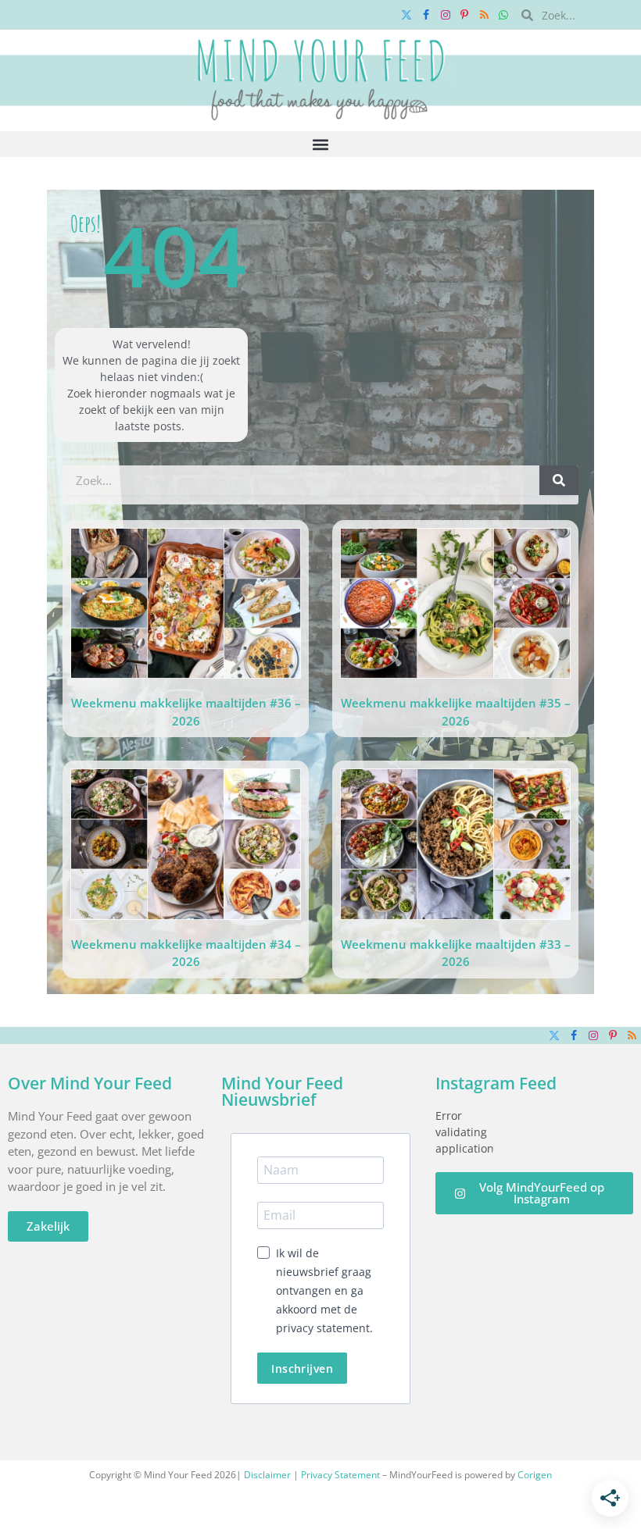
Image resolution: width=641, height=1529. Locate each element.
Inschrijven (302, 1368)
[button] (321, 144)
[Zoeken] (558, 480)
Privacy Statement (340, 1474)
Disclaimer (267, 1474)
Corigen (534, 1474)
